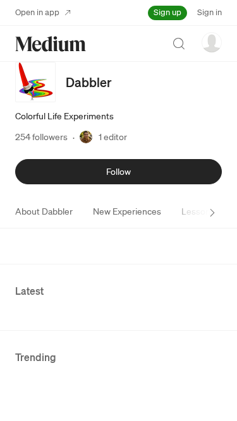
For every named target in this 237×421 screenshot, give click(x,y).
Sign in (209, 12)
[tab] (44, 211)
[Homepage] (50, 44)
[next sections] (212, 213)
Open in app (37, 12)
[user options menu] (212, 42)
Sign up (167, 12)
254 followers (41, 137)
